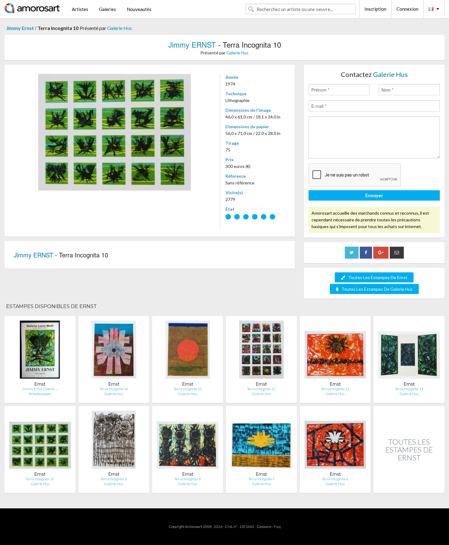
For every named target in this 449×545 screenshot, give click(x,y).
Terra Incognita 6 (335, 479)
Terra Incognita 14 (114, 389)
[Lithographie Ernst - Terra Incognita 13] (261, 350)
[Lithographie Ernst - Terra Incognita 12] (335, 350)
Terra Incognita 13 (261, 389)
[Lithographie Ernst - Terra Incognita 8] (187, 441)
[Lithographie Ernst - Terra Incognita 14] (114, 350)
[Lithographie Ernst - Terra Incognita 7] (261, 441)
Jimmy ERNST (192, 44)
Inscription (375, 9)
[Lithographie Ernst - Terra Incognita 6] (335, 441)
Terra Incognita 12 (335, 389)
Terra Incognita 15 (187, 389)
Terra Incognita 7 (261, 479)
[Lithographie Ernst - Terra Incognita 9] (114, 441)
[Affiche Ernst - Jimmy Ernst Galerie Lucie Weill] (40, 350)
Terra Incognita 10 (40, 479)
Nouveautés (139, 9)
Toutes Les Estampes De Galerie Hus (377, 289)
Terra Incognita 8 (187, 479)
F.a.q (277, 526)
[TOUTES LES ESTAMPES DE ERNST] (409, 486)
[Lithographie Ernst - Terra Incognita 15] (188, 350)
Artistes (80, 9)
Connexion (407, 9)
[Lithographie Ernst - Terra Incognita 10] (40, 441)
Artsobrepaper (40, 393)
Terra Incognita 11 (409, 389)
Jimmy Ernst (20, 28)
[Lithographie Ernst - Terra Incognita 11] (409, 350)
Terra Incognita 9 (113, 479)
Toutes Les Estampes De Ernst (377, 277)
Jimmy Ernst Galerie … (40, 389)
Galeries (107, 9)
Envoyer (374, 195)
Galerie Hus (119, 28)
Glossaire (264, 526)
